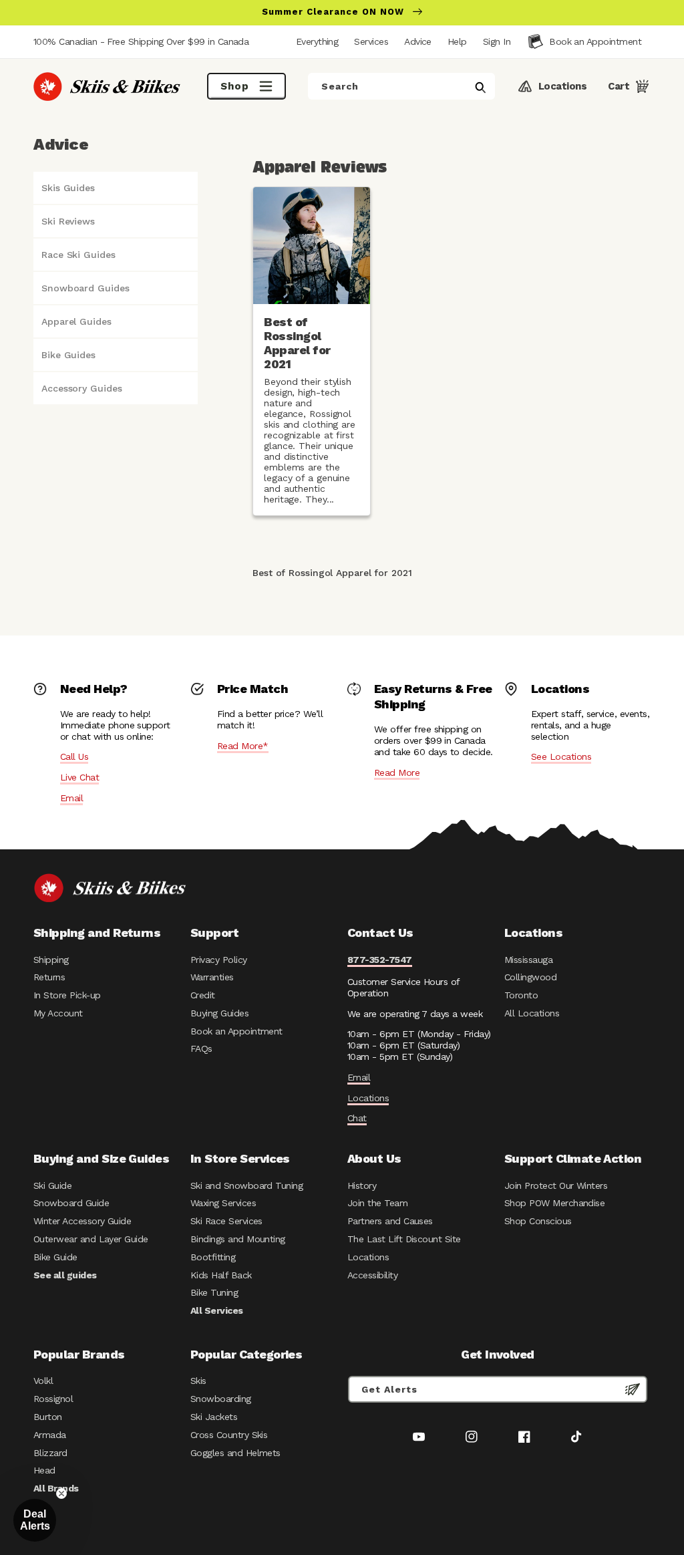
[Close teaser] (61, 1493)
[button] (496, 41)
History (361, 1185)
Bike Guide (55, 1257)
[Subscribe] (632, 1389)
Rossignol (53, 1398)
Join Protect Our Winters (555, 1185)
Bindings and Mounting (237, 1239)
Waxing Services (223, 1202)
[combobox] (401, 86)
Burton (47, 1416)
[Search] (480, 87)
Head (44, 1470)
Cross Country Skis (228, 1434)
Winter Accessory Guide (82, 1221)
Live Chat (79, 777)
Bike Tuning (214, 1292)
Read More (396, 772)
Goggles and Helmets (235, 1452)
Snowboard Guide (71, 1202)
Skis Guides (68, 187)
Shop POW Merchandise (554, 1202)
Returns (49, 977)
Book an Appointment (236, 1031)
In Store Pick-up (66, 995)
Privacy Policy (218, 959)
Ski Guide (52, 1185)
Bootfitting (212, 1257)
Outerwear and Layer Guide (90, 1239)
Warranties (212, 977)
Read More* (243, 745)
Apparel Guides (76, 321)
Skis (198, 1380)
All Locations (531, 1013)
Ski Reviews (68, 221)
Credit (202, 995)
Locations (368, 1098)
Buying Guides (219, 1013)
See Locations (561, 756)
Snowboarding (220, 1398)
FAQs (201, 1048)
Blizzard (50, 1452)
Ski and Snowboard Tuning (246, 1185)
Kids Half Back (221, 1275)
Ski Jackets (213, 1416)
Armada (49, 1434)
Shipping (51, 959)
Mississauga (528, 959)
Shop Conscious (538, 1221)
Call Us (74, 756)
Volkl (43, 1380)
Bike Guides (68, 354)
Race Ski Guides (78, 254)
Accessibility (372, 1275)
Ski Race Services (226, 1221)
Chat (357, 1118)
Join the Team (377, 1202)
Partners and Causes (390, 1221)
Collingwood (530, 977)
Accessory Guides (81, 388)
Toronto (521, 995)
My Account (58, 1013)
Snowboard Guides (85, 288)
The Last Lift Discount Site (404, 1239)
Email (71, 798)
